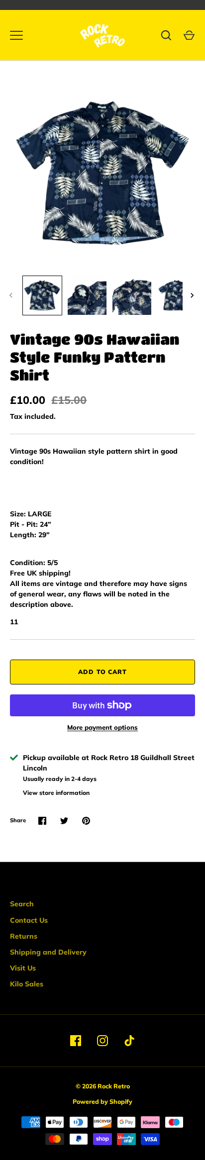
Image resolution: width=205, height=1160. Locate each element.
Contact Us (29, 920)
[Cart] (189, 35)
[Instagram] (102, 1041)
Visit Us (23, 968)
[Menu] (16, 35)
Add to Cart (102, 672)
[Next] (193, 295)
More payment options (102, 727)
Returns (23, 936)
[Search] (166, 35)
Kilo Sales (26, 983)
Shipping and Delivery (48, 952)
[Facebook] (76, 1041)
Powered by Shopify (102, 1101)
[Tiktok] (129, 1041)
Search (22, 903)
